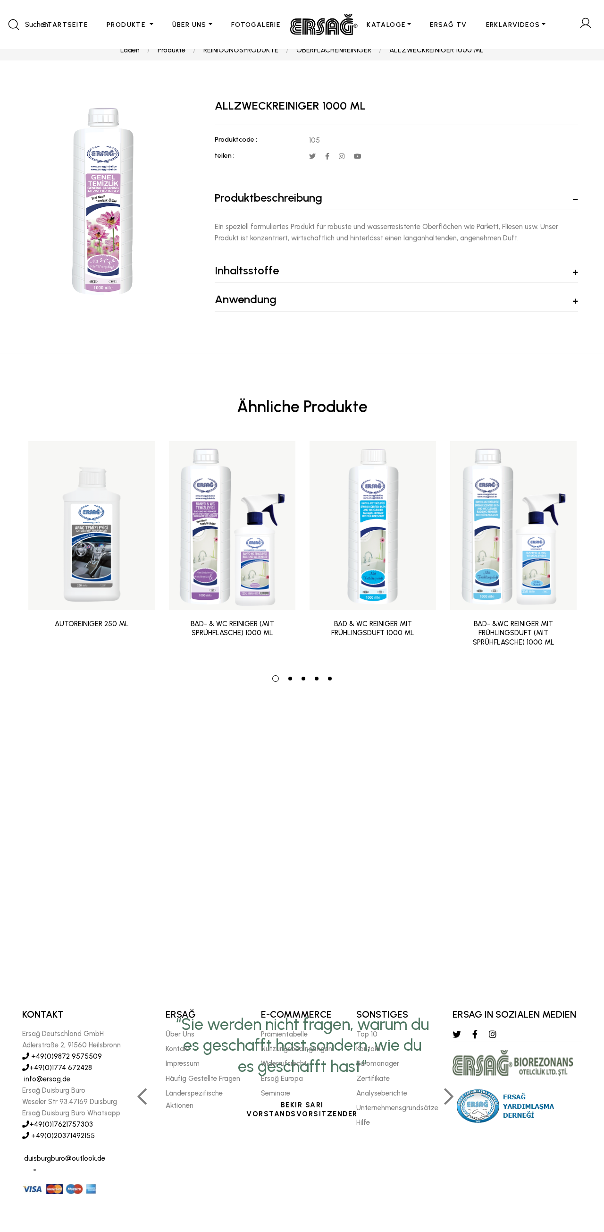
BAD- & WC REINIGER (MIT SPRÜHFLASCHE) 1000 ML (232, 628)
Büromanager (377, 1063)
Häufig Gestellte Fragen (203, 1078)
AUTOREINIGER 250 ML (92, 624)
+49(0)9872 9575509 (65, 1056)
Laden (130, 50)
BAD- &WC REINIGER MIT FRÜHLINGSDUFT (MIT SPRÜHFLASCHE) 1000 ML (513, 633)
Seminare (275, 1093)
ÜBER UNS (189, 25)
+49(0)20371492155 (62, 1135)
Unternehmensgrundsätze (397, 1108)
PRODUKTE (127, 25)
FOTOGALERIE (255, 25)
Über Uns (180, 1034)
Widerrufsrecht (284, 1063)
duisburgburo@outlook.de (63, 1158)
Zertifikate (373, 1078)
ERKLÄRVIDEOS (513, 25)
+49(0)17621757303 (61, 1124)
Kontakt (178, 1049)
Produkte (171, 50)
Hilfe (363, 1122)
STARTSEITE (65, 25)
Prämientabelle (284, 1034)
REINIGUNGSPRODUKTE (240, 50)
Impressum (183, 1063)
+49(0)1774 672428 (60, 1067)
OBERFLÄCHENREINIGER (333, 50)
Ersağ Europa (282, 1078)
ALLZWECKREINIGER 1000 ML (436, 50)
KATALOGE (386, 25)
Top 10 (367, 1034)
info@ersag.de (46, 1079)
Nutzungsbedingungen (296, 1049)
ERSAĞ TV (448, 25)
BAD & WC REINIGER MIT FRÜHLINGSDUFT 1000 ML (372, 628)
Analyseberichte (381, 1093)
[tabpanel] (91, 551)
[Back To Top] (578, 1173)
